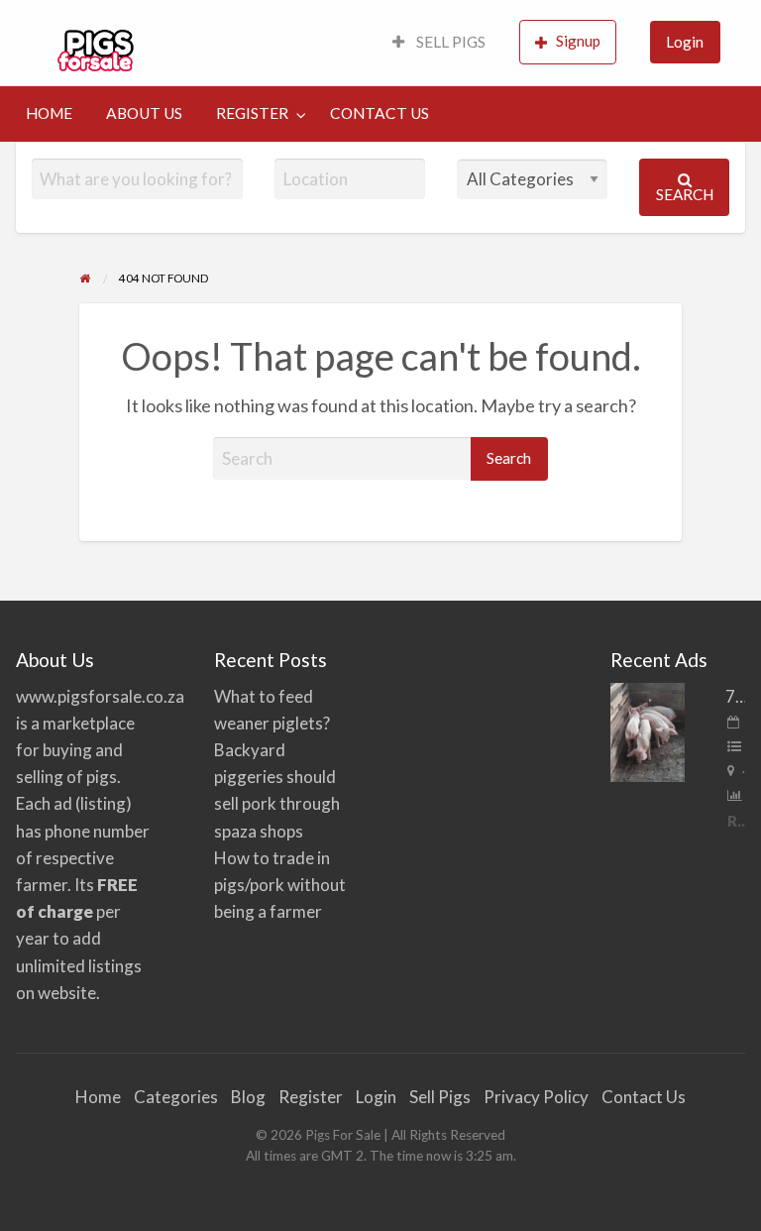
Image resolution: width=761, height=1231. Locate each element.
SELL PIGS (449, 42)
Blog (248, 1096)
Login (685, 42)
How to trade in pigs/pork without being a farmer (280, 884)
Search (684, 194)
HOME (49, 113)
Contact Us (643, 1096)
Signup (578, 41)
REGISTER (252, 113)
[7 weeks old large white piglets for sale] (647, 730)
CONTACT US (379, 113)
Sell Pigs (440, 1096)
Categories (176, 1096)
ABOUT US (144, 113)
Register (310, 1096)
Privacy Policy (536, 1096)
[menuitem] (439, 43)
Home (98, 1096)
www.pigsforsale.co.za (100, 696)
